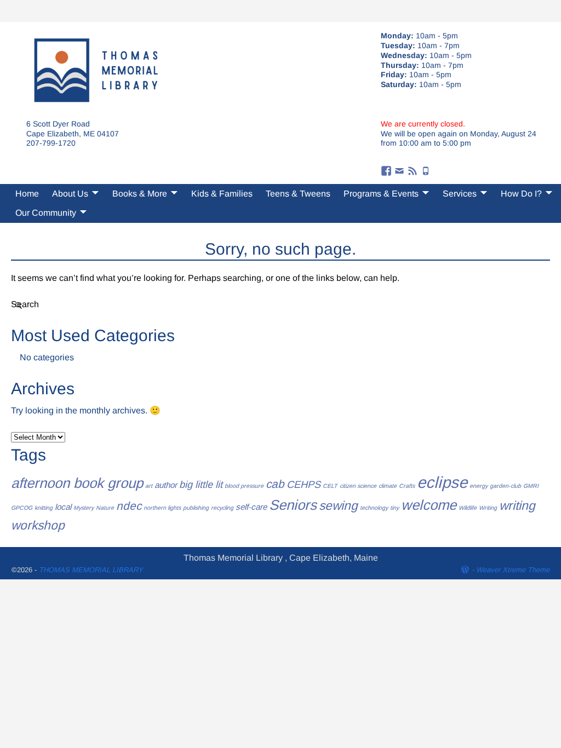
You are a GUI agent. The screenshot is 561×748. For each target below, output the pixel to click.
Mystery (83, 507)
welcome (428, 505)
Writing (488, 507)
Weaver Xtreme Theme (512, 570)
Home (27, 193)
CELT (330, 485)
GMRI (531, 485)
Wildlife (468, 507)
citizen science (358, 485)
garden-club (505, 485)
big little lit (200, 484)
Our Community (45, 212)
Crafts (407, 485)
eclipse (442, 482)
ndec (128, 505)
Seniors (293, 505)
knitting (44, 507)
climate (388, 485)
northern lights (162, 507)
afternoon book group (77, 483)
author (165, 485)
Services (460, 193)
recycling (222, 507)
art (148, 485)
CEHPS (303, 484)
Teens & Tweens (298, 193)
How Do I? (521, 193)
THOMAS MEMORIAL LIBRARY (91, 570)
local (63, 506)
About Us (70, 193)
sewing (338, 505)
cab (275, 483)
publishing (196, 507)
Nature (105, 507)
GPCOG (21, 507)
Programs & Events (381, 193)
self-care (251, 506)
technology (374, 507)
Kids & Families (222, 193)
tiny (394, 507)
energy (479, 485)
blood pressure (244, 485)
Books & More (139, 193)
